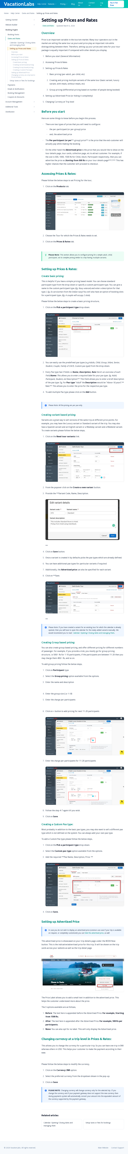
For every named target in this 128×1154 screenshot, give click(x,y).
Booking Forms (13, 35)
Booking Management (16, 93)
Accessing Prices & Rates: (20, 57)
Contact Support (117, 1148)
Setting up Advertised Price (20, 72)
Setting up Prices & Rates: (20, 60)
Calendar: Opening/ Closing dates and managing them (93, 633)
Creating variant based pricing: (23, 65)
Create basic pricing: (20, 62)
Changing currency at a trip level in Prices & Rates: (23, 76)
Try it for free (114, 4)
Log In (101, 4)
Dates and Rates (28, 13)
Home (6, 13)
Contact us (92, 4)
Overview (14, 52)
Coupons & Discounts (16, 97)
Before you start (16, 54)
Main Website (103, 1148)
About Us (80, 4)
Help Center (15, 13)
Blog (73, 4)
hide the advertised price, (94, 933)
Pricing (62, 4)
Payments (11, 85)
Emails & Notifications (16, 89)
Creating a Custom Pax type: (22, 70)
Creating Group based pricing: (23, 67)
